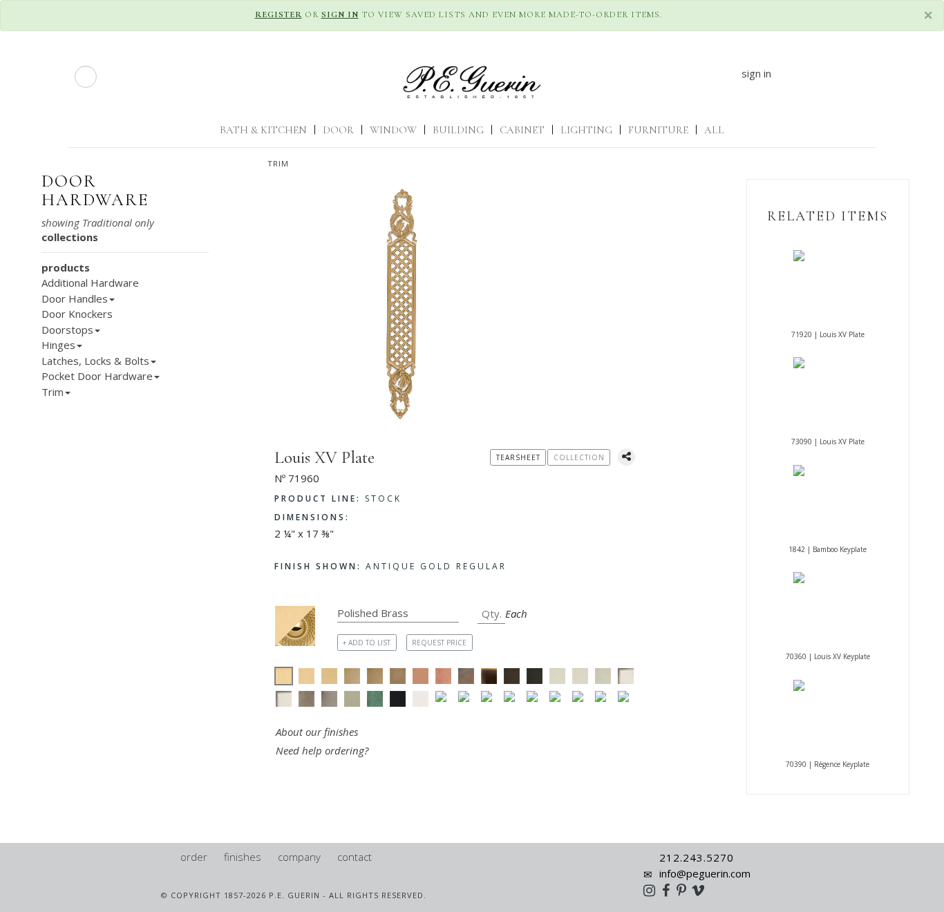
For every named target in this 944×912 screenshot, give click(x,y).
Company (299, 857)
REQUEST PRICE (439, 642)
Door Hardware (95, 191)
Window (393, 130)
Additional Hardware (90, 282)
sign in (756, 73)
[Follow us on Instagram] (652, 890)
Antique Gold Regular (390, 566)
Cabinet (522, 130)
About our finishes (317, 732)
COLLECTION (579, 457)
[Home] (166, 857)
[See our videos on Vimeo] (702, 890)
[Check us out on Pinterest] (685, 890)
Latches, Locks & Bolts (95, 361)
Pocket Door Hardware (97, 376)
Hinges (58, 345)
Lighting (586, 130)
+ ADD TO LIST (366, 642)
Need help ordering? (323, 750)
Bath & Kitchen (263, 130)
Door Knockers (77, 314)
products (65, 267)
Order (193, 857)
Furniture (658, 130)
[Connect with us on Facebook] (669, 890)
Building (458, 130)
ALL (714, 130)
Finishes (242, 857)
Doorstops (67, 329)
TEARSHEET (518, 457)
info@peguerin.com (705, 873)
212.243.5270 (696, 857)
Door (338, 130)
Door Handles (74, 298)
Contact (354, 857)
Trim (278, 163)
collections (69, 237)
